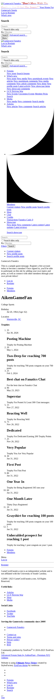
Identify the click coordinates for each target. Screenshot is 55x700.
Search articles (39, 106)
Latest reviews (20, 227)
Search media (38, 101)
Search (10, 96)
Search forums (23, 73)
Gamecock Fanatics (15, 627)
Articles (10, 104)
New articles (12, 106)
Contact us (11, 634)
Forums (10, 71)
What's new (12, 76)
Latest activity (24, 86)
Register (4, 565)
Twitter (10, 613)
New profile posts (29, 207)
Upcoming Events (26, 94)
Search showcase (14, 232)
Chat (9, 214)
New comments (25, 101)
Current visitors (13, 207)
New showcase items (40, 86)
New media (22, 78)
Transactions (12, 220)
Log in (4, 560)
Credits (10, 217)
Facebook (11, 611)
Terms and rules (14, 637)
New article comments (26, 83)
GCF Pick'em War (15, 91)
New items (41, 83)
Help (9, 642)
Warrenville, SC (14, 319)
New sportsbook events (38, 78)
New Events (12, 94)
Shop (9, 212)
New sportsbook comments (26, 81)
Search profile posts (15, 256)
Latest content (37, 225)
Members (11, 204)
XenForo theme (21, 665)
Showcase (11, 222)
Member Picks (41, 94)
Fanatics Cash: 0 (25, 220)
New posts (11, 73)
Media (9, 99)
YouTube (11, 616)
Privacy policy (13, 639)
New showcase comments (18, 89)
